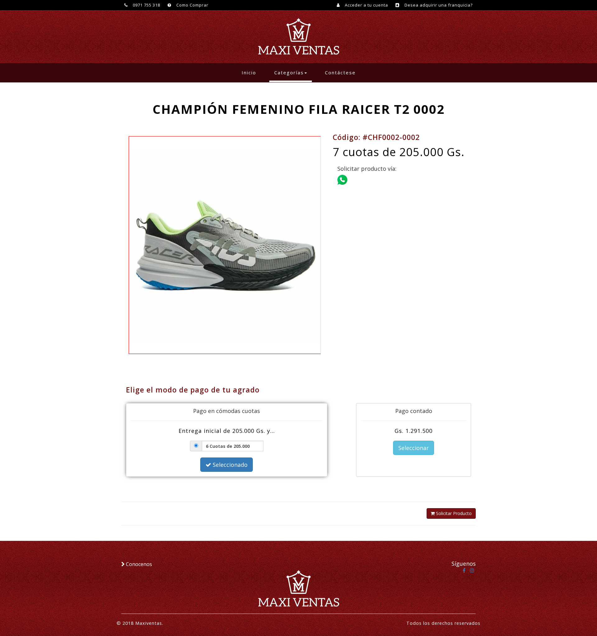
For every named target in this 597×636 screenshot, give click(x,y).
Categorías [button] (289, 72)
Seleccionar (413, 448)
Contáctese (340, 72)
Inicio (251, 72)
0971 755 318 (146, 5)
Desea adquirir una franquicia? (438, 5)
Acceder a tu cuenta (366, 5)
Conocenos (138, 564)
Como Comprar (191, 5)
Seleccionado (229, 464)
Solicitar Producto (453, 513)
